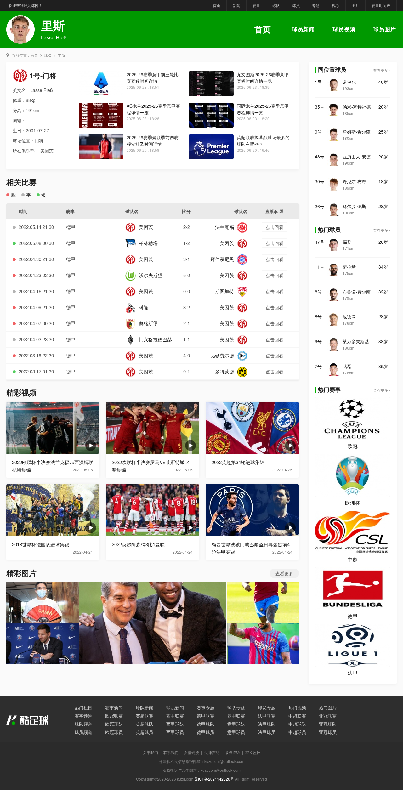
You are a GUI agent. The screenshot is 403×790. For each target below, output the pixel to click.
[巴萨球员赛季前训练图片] (263, 602)
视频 (335, 5)
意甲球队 (236, 724)
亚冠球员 (328, 732)
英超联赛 (144, 716)
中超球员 (297, 732)
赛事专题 (205, 707)
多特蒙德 (224, 371)
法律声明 (211, 752)
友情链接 (191, 752)
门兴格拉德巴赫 (155, 339)
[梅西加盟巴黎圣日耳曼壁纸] (42, 643)
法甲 (353, 672)
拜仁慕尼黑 (222, 259)
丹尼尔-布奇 (354, 181)
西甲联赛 (175, 716)
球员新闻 (303, 29)
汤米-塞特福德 (357, 107)
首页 (216, 5)
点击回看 (274, 227)
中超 (353, 559)
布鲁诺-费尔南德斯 (360, 291)
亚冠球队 (328, 724)
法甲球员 (266, 732)
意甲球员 (236, 732)
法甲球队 (266, 724)
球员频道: (84, 732)
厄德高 (349, 316)
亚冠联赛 (328, 716)
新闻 (236, 5)
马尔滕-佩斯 (354, 206)
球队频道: (84, 724)
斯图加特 (224, 291)
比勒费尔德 (222, 355)
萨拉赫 (349, 267)
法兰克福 (224, 227)
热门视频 (297, 707)
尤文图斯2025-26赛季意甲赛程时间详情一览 (263, 77)
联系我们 (171, 752)
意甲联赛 (236, 716)
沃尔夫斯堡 (150, 275)
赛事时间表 (381, 5)
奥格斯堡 (148, 323)
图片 (355, 5)
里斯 (61, 55)
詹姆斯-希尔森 (357, 131)
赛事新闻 (114, 707)
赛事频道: (84, 716)
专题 (316, 5)
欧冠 (353, 446)
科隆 (143, 307)
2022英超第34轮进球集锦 (238, 462)
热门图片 (328, 707)
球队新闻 (144, 707)
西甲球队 (175, 724)
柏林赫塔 (148, 243)
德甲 (71, 227)
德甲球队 (205, 724)
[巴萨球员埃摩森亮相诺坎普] (152, 623)
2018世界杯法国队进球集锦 (40, 544)
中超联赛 (297, 716)
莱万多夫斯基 (356, 341)
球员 (296, 5)
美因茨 (146, 227)
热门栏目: (84, 707)
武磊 (347, 366)
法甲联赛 (266, 716)
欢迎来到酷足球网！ (26, 5)
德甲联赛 (205, 716)
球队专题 (236, 707)
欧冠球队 (114, 724)
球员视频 (343, 29)
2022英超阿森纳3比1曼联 (138, 544)
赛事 (256, 5)
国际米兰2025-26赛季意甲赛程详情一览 (263, 109)
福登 (347, 242)
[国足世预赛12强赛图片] (42, 602)
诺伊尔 (349, 82)
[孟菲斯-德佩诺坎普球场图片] (263, 643)
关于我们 (150, 752)
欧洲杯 (352, 502)
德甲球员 (205, 732)
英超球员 (144, 732)
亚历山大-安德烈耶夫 (360, 156)
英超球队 (144, 724)
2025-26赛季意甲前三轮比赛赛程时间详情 (153, 77)
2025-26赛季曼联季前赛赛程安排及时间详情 (153, 140)
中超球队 (297, 724)
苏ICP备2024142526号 (214, 778)
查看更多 (284, 573)
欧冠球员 (114, 732)
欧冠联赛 (114, 716)
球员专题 (266, 707)
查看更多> (381, 70)
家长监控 (252, 752)
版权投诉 (232, 752)
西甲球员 (175, 732)
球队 (276, 5)
